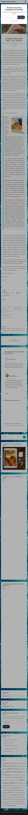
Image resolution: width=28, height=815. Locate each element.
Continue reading (14, 21)
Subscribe (21, 17)
